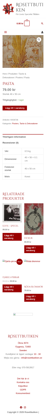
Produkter (12, 74)
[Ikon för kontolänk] (42, 32)
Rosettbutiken (29, 7)
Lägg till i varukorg (14, 108)
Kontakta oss (23, 382)
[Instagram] (25, 407)
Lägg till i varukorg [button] (9, 236)
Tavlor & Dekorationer (29, 123)
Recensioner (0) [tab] (11, 143)
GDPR (23, 390)
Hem (5, 74)
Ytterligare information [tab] (14, 137)
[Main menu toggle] (6, 32)
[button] (42, 23)
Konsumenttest (23, 393)
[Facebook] (21, 407)
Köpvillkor (23, 386)
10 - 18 (37, 354)
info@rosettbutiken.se (31, 358)
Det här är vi (23, 378)
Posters (19, 77)
